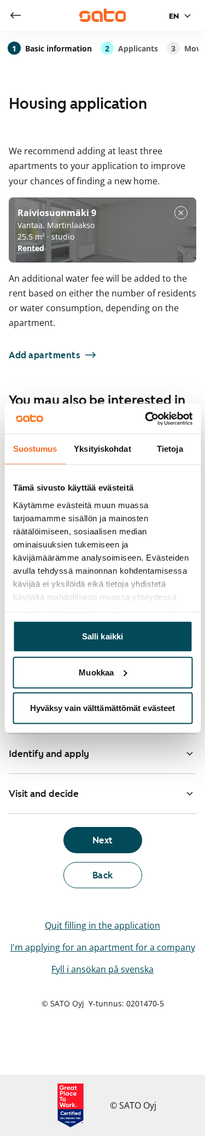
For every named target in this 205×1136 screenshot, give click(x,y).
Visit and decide (44, 793)
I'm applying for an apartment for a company (102, 947)
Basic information (52, 48)
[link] (15, 15)
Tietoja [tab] (170, 448)
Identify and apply (49, 753)
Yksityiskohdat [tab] (102, 448)
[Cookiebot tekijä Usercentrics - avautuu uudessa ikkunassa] (145, 418)
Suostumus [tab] (35, 448)
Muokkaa (96, 672)
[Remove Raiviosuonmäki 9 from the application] (181, 212)
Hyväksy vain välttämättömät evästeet (102, 708)
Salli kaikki (102, 636)
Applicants (131, 48)
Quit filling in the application (102, 925)
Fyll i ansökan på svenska (102, 969)
